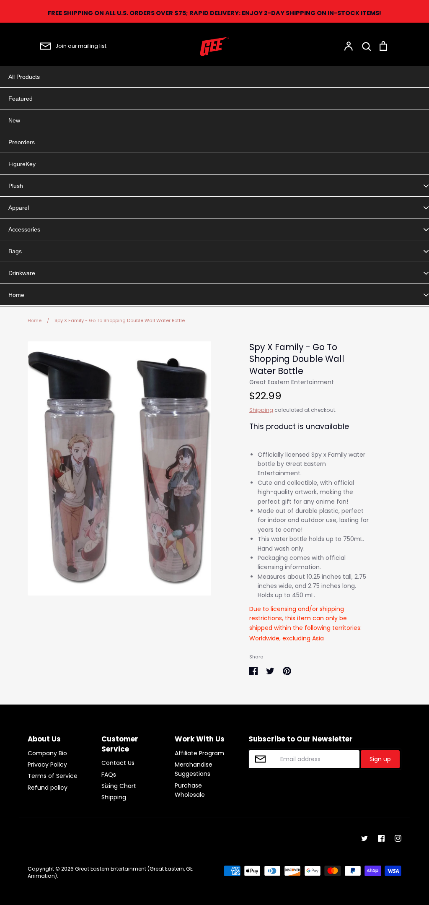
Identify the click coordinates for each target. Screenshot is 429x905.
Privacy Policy (47, 764)
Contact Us (117, 763)
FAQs (108, 774)
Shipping (261, 409)
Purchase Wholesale (190, 790)
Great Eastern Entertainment (291, 382)
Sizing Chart (118, 786)
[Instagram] (398, 838)
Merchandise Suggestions (193, 769)
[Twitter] (364, 838)
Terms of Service (53, 776)
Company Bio (47, 753)
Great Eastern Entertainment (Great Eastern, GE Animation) (110, 872)
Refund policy (47, 787)
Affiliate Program (199, 753)
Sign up (380, 759)
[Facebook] (381, 838)
